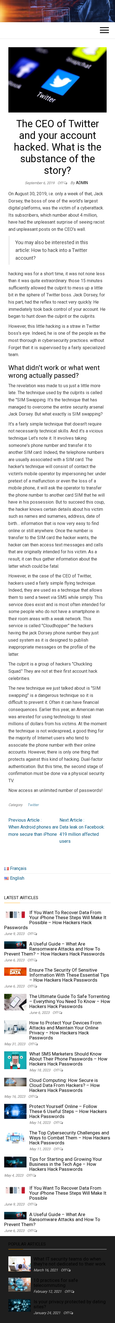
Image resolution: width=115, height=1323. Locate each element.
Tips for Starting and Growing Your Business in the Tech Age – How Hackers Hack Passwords (65, 1164)
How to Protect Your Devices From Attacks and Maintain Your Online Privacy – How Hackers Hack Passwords (65, 1030)
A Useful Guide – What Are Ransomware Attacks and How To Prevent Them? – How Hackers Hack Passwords (54, 949)
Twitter (33, 805)
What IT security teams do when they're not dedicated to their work (69, 1261)
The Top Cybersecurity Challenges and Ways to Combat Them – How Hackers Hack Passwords (69, 1138)
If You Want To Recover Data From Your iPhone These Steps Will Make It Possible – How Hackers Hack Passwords (55, 920)
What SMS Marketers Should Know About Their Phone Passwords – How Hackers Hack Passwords (68, 1059)
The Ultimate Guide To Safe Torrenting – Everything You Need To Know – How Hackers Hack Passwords (69, 1001)
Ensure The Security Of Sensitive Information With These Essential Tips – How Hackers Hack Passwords (69, 975)
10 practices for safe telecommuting (55, 1282)
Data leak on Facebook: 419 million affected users (82, 830)
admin (82, 183)
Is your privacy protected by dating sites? (69, 1304)
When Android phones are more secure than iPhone (33, 827)
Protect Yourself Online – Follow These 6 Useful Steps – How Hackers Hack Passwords (68, 1111)
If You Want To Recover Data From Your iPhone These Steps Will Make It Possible (67, 1193)
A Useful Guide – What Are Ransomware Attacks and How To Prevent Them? (52, 1219)
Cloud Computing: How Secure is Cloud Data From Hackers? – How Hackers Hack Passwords (64, 1085)
